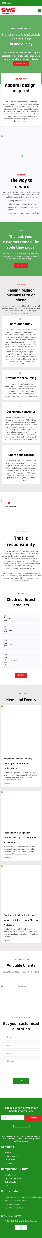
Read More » (8, 783)
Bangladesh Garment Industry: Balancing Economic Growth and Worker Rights (18, 763)
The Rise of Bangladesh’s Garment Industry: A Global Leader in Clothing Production (21, 920)
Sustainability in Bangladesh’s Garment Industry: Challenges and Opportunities (20, 837)
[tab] (21, 618)
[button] (39, 10)
